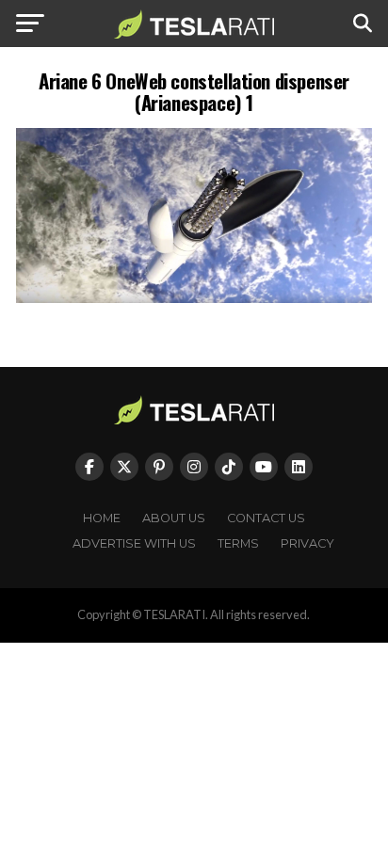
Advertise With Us (134, 543)
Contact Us (266, 518)
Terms (238, 543)
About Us (173, 518)
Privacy (307, 543)
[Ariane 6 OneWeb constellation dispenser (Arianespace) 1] (194, 298)
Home (102, 518)
